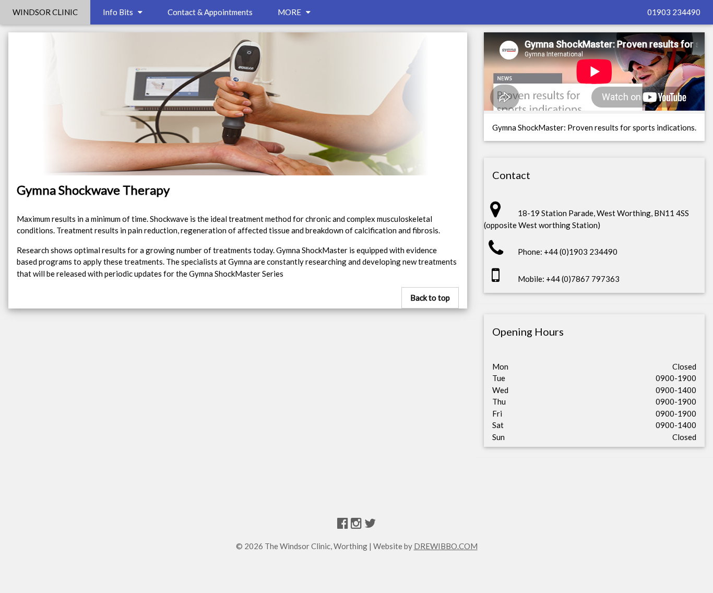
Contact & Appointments (210, 12)
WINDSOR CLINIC (45, 12)
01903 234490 (673, 12)
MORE (292, 12)
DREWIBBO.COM (446, 546)
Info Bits (120, 12)
